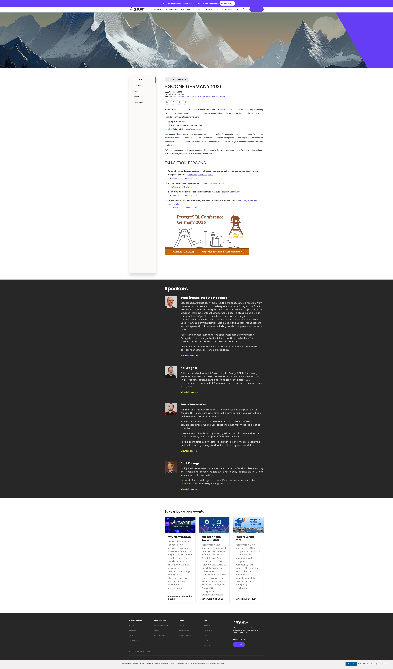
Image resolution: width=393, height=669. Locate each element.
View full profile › (189, 355)
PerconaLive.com (227, 3)
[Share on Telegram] (179, 102)
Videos (136, 97)
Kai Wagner (201, 96)
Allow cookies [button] (351, 664)
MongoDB (207, 645)
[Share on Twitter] (185, 102)
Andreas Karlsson (218, 183)
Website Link (177, 178)
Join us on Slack (239, 639)
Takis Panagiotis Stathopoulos (200, 175)
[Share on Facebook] (173, 102)
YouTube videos (159, 636)
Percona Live (138, 102)
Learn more (220, 663)
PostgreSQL (208, 631)
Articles (156, 631)
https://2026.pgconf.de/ (195, 129)
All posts (207, 626)
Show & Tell (183, 626)
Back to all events (177, 79)
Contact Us (256, 9)
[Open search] (243, 9)
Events (131, 626)
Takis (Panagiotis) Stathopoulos (184, 96)
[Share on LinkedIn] (167, 102)
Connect (239, 645)
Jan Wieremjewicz (212, 96)
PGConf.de (192, 110)
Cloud (206, 640)
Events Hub (138, 80)
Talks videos (133, 640)
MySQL (206, 636)
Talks (136, 91)
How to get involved (161, 626)
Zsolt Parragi (224, 96)
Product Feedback (185, 636)
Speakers (137, 85)
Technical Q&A (184, 631)
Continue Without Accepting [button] (365, 664)
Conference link (190, 178)
